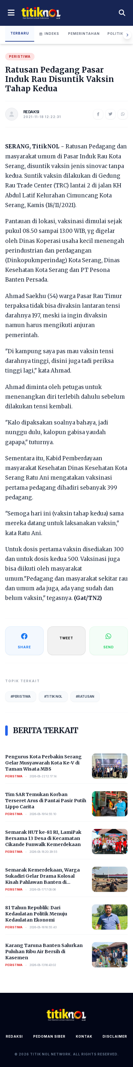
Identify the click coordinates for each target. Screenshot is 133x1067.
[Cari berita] (122, 13)
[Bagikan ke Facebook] (98, 114)
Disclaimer (115, 1036)
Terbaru (19, 33)
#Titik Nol (53, 696)
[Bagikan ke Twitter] (110, 114)
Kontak (84, 1036)
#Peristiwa (21, 696)
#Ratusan (85, 696)
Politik (115, 33)
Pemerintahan (84, 33)
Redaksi (14, 1036)
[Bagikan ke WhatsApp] (123, 114)
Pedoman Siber (49, 1036)
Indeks (52, 33)
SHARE (24, 647)
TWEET (66, 638)
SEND (108, 647)
